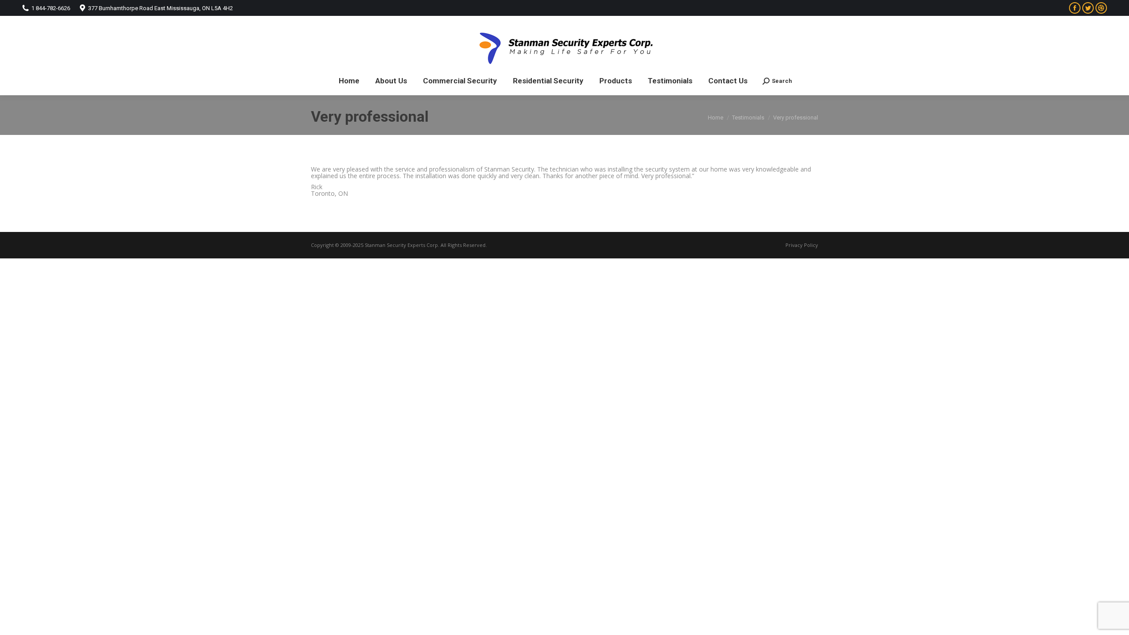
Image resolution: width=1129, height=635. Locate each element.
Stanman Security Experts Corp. (402, 245)
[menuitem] (349, 81)
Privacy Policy (801, 245)
